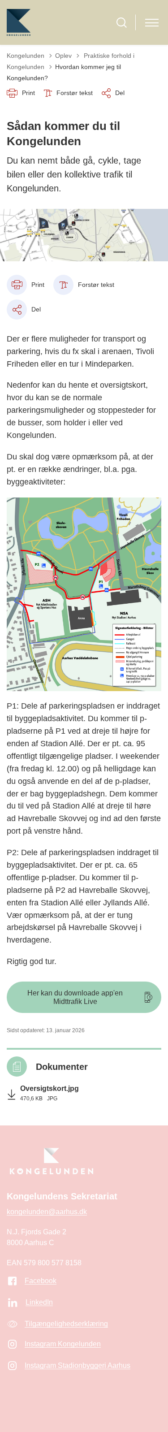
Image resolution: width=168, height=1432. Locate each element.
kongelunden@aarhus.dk (47, 1212)
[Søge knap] (121, 22)
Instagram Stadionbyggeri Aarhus (77, 1365)
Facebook (40, 1281)
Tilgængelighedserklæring (66, 1324)
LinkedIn (39, 1302)
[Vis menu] (151, 22)
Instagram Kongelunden (63, 1344)
